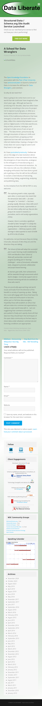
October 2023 (12, 581)
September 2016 (13, 607)
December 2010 (13, 690)
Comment (8, 358)
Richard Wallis (26, 55)
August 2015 (12, 617)
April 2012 (11, 662)
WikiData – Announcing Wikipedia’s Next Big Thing (12, 341)
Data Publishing (14, 328)
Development (23, 328)
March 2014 (12, 633)
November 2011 (13, 672)
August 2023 (12, 584)
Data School (18, 330)
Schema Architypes (11, 525)
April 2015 (11, 623)
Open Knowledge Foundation (17, 77)
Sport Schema (9, 532)
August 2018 (12, 591)
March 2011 (12, 685)
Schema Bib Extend (11, 523)
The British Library (22, 502)
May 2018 (11, 597)
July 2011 (11, 683)
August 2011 (12, 680)
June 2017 (11, 604)
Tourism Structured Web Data (13, 527)
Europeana (19, 489)
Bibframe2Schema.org (11, 521)
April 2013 (11, 646)
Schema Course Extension (12, 528)
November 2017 (13, 599)
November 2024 (13, 578)
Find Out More (21, 39)
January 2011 (12, 688)
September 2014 (13, 628)
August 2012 (12, 657)
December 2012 (13, 651)
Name (7, 386)
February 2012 (13, 667)
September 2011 (13, 677)
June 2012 (11, 659)
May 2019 (11, 586)
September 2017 (13, 602)
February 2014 (13, 636)
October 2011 (12, 675)
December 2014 (13, 625)
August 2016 (12, 610)
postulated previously (19, 152)
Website (7, 405)
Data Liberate (18, 702)
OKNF (24, 330)
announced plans (14, 83)
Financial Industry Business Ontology (15, 530)
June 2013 (11, 641)
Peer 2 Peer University (27, 80)
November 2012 (13, 654)
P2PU (28, 330)
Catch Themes (31, 702)
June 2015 (11, 620)
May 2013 (11, 644)
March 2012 (12, 664)
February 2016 (13, 615)
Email (6, 396)
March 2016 (12, 612)
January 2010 (12, 693)
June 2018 (11, 594)
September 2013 (13, 638)
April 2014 (11, 630)
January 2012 (12, 670)
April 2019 (11, 589)
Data (13, 330)
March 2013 (12, 649)
